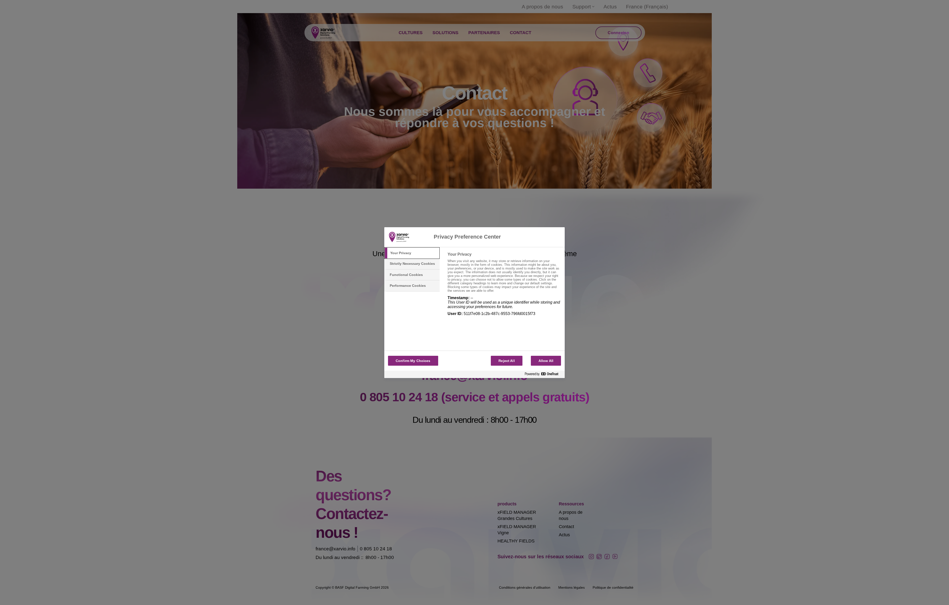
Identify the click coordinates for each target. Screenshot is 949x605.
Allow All (546, 361)
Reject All (506, 361)
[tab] (412, 253)
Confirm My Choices (413, 361)
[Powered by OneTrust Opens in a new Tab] (543, 374)
